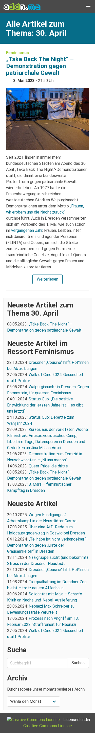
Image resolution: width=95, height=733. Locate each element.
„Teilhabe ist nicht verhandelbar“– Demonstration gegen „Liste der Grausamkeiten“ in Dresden (47, 545)
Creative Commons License (47, 725)
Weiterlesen (47, 279)
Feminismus (17, 52)
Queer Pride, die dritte (48, 466)
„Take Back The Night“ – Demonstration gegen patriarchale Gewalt (40, 66)
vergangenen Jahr (26, 230)
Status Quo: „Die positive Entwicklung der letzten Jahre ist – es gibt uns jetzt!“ (45, 405)
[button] (88, 6)
